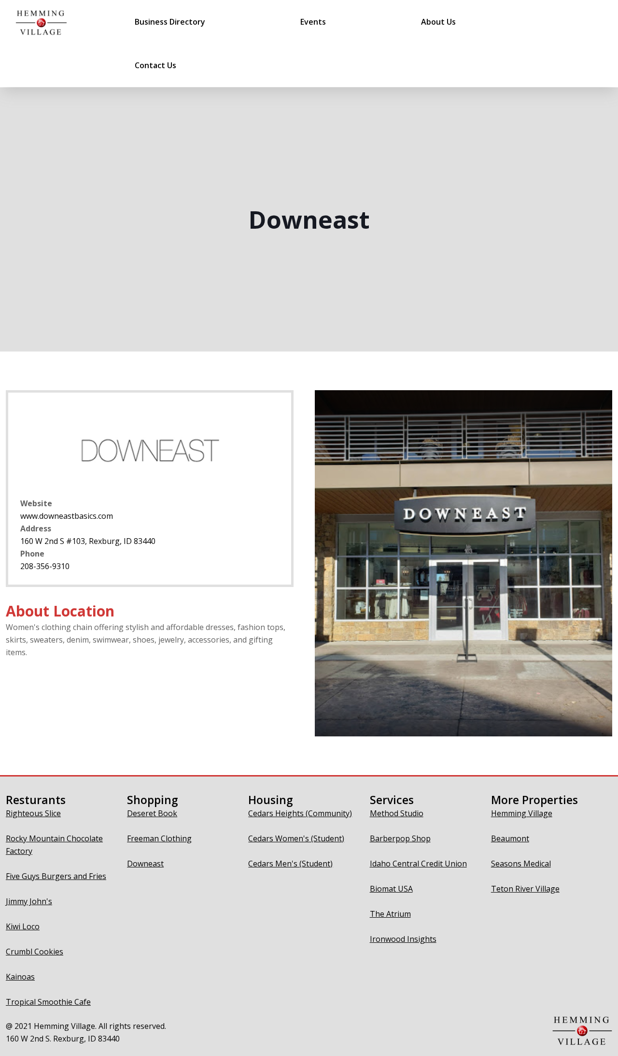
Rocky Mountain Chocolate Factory (54, 844)
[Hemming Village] (41, 22)
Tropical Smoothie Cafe (48, 1002)
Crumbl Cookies (34, 951)
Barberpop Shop (400, 838)
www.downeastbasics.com (66, 516)
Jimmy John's (29, 901)
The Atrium (390, 914)
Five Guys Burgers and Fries (56, 876)
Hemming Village (521, 813)
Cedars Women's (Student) (296, 838)
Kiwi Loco (23, 926)
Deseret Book (152, 813)
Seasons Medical (521, 863)
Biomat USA (391, 888)
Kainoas (20, 976)
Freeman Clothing (159, 838)
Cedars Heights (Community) (300, 813)
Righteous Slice (33, 813)
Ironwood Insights (403, 939)
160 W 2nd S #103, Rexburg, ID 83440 (87, 541)
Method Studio (396, 813)
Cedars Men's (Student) (290, 863)
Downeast (145, 863)
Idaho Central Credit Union (418, 863)
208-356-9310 (45, 566)
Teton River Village (525, 888)
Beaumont (510, 838)
